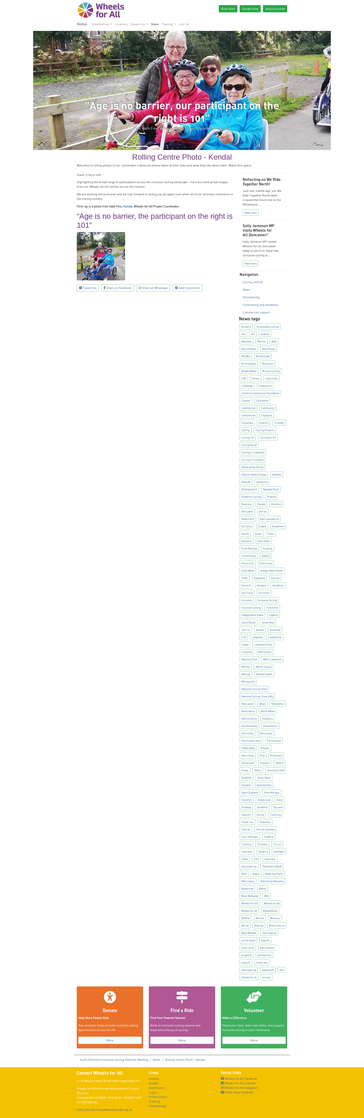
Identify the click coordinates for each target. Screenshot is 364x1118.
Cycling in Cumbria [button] (252, 459)
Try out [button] (277, 844)
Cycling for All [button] (268, 437)
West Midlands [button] (250, 896)
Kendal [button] (260, 629)
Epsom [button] (245, 533)
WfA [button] (266, 896)
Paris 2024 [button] (247, 733)
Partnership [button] (274, 740)
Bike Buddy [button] (268, 348)
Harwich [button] (246, 585)
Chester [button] (245, 400)
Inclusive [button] (246, 600)
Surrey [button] (260, 814)
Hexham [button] (262, 585)
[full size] (101, 256)
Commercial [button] (248, 408)
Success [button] (278, 807)
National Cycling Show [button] (254, 688)
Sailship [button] (265, 762)
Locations (121, 24)
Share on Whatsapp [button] (154, 288)
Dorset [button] (263, 511)
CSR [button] (243, 378)
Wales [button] (256, 873)
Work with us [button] (276, 925)
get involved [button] (267, 947)
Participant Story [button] (251, 740)
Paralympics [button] (270, 725)
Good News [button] (247, 570)
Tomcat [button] (245, 829)
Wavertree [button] (247, 888)
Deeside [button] (246, 481)
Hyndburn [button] (278, 585)
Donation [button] (276, 504)
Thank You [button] (247, 822)
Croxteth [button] (279, 422)
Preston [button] (265, 748)
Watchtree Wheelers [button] (272, 881)
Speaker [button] (246, 785)
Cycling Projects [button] (265, 430)
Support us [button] (138, 24)
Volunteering (251, 297)
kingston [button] (246, 955)
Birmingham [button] (248, 363)
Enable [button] (262, 526)
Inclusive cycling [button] (251, 607)
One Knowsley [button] (249, 725)
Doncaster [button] (247, 511)
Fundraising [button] (248, 555)
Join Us (184, 24)
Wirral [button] (245, 925)
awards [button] (265, 940)
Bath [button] (274, 341)
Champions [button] (265, 385)
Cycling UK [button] (247, 437)
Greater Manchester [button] (271, 570)
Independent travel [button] (252, 615)
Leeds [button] (244, 644)
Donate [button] (261, 504)
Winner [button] (260, 918)
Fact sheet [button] (263, 541)
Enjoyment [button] (278, 526)
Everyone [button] (246, 541)
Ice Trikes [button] (247, 592)
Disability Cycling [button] (251, 496)
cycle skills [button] (247, 947)
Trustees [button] (262, 844)
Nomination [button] (248, 711)
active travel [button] (248, 940)
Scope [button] (244, 770)
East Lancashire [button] (269, 518)
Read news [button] (250, 212)
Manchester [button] (265, 652)
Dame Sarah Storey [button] (252, 467)
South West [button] (264, 777)
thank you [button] (262, 962)
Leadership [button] (275, 637)
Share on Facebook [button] (118, 288)
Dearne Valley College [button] (253, 474)
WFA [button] (244, 873)
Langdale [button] (257, 637)
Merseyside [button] (248, 681)
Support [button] (246, 814)
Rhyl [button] (262, 755)
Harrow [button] (275, 578)
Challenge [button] (247, 385)
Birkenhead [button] (263, 356)
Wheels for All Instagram (241, 1088)
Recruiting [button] (247, 755)
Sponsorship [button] (264, 785)
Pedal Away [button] (248, 748)
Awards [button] (264, 334)
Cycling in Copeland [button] (252, 452)
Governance (156, 1088)
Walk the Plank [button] (274, 873)
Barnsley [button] (246, 341)
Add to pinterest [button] (189, 288)
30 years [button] (246, 326)
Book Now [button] (228, 9)
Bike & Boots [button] (248, 348)
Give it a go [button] (266, 563)
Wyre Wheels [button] (248, 932)
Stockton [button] (246, 799)
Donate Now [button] (250, 9)
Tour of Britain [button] (249, 836)
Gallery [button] (265, 555)
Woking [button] (258, 925)
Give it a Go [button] (247, 563)
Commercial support (256, 312)
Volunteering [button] (100, 24)
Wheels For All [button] (249, 903)
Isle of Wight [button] (248, 622)
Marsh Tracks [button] (264, 666)
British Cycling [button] (271, 371)
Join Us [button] (245, 629)
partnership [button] (264, 955)
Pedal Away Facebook (238, 1092)
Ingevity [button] (273, 615)
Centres (154, 1078)
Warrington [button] (248, 881)
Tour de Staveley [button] (265, 829)
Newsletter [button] (277, 703)
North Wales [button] (268, 711)
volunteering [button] (248, 969)
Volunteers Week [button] (272, 866)
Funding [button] (267, 548)
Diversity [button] (246, 504)
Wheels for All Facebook (240, 1078)
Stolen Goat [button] (264, 799)
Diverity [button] (271, 496)
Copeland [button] (266, 415)
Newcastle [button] (247, 703)
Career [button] (256, 378)
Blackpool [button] (267, 363)
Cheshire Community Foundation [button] (260, 393)
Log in (153, 1092)
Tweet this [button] (89, 288)
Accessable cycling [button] (268, 326)
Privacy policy (158, 1097)
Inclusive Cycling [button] (267, 600)
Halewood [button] (259, 578)
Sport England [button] (249, 792)
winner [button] (266, 977)
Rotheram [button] (276, 755)
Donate (153, 1083)
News (155, 24)
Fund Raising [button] (249, 548)
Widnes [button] (245, 918)
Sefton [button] (257, 770)
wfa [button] (281, 969)
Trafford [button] (268, 836)
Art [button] (253, 334)
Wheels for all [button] (249, 910)
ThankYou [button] (265, 822)
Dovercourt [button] (247, 518)
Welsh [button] (262, 888)
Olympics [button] (267, 718)
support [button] (246, 962)
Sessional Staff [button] (275, 770)
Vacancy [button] (263, 851)
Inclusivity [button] (272, 607)
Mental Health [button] (264, 674)
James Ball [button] (267, 622)
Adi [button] (243, 334)
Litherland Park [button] (263, 644)
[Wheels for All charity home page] (100, 10)
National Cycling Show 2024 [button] (257, 696)
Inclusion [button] (264, 592)
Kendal (128, 206)
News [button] (262, 703)
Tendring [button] (275, 814)
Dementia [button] (262, 481)
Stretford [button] (262, 807)
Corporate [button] (247, 422)
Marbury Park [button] (249, 659)
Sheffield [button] (246, 777)
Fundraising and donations (260, 305)
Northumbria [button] (249, 718)
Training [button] (168, 24)
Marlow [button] (245, 666)
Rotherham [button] (247, 762)
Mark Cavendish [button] (272, 659)
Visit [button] (256, 859)
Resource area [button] (275, 9)
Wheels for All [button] (272, 903)
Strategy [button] (246, 807)
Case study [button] (271, 378)
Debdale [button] (276, 474)
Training (154, 1101)
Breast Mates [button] (249, 371)
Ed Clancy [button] (247, 526)
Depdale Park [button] (271, 489)
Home (82, 24)
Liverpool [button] (246, 652)
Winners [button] (275, 918)
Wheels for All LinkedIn (240, 1083)
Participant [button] (266, 733)
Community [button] (267, 408)
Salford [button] (279, 762)
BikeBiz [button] (245, 356)
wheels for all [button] (249, 977)
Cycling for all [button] (249, 444)
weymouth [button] (268, 969)
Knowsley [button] (275, 629)
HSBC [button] (244, 578)
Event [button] (271, 533)
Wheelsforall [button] (270, 910)
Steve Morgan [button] (271, 792)
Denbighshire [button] (249, 489)
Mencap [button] (245, 674)
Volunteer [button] (270, 859)
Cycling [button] (245, 430)
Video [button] (244, 859)
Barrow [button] (261, 341)
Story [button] (279, 799)
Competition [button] (248, 415)
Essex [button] (258, 533)
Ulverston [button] (247, 851)
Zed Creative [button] (269, 932)
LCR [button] (243, 637)
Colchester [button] (262, 400)
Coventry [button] (264, 422)
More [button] (110, 1040)
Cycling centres (253, 282)
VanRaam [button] (279, 851)
